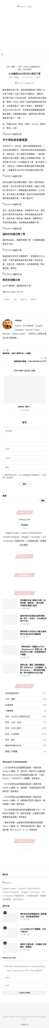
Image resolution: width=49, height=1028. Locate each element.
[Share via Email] (44, 308)
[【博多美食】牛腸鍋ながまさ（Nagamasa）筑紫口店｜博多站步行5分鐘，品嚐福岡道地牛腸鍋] (10, 650)
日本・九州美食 (25, 734)
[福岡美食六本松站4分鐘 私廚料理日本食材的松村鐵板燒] (10, 635)
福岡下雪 (24, 299)
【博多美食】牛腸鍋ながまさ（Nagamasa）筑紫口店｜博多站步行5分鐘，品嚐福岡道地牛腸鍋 (33, 650)
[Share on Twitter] (26, 308)
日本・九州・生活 (25, 722)
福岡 (15, 299)
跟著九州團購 (25, 751)
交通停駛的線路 (20, 114)
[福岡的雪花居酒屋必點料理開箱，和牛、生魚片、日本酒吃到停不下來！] (10, 619)
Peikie (16, 77)
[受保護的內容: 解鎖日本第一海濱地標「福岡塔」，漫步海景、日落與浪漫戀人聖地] (10, 604)
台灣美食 (25, 705)
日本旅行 (7, 299)
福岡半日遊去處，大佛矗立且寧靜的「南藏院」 (33, 945)
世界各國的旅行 (25, 693)
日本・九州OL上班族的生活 (29, 67)
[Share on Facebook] (20, 308)
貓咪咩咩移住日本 (25, 745)
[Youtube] (27, 563)
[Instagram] (25, 563)
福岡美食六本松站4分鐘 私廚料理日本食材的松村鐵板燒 (33, 632)
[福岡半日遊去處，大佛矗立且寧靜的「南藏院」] (10, 948)
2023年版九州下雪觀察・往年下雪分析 (33, 930)
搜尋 (5, 495)
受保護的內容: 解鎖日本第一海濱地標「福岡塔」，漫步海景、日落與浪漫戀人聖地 (33, 603)
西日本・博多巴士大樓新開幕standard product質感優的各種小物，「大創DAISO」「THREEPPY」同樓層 (24, 775)
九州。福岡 (10, 67)
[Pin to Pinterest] (32, 308)
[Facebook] (40, 54)
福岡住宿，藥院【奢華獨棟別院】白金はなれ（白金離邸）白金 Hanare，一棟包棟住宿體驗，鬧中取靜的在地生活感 (33, 669)
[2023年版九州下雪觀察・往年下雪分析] (10, 933)
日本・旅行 (25, 739)
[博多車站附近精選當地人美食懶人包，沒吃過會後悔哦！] (10, 918)
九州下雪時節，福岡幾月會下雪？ (18, 285)
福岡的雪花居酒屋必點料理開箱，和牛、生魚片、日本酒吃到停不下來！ (33, 618)
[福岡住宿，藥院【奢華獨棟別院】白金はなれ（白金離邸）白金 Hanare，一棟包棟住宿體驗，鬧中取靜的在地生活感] (24, 389)
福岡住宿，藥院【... (24, 407)
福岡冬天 (33, 299)
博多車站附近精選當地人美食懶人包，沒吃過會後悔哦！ (33, 915)
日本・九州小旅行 (24, 69)
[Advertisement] (24, 26)
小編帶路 (25, 710)
